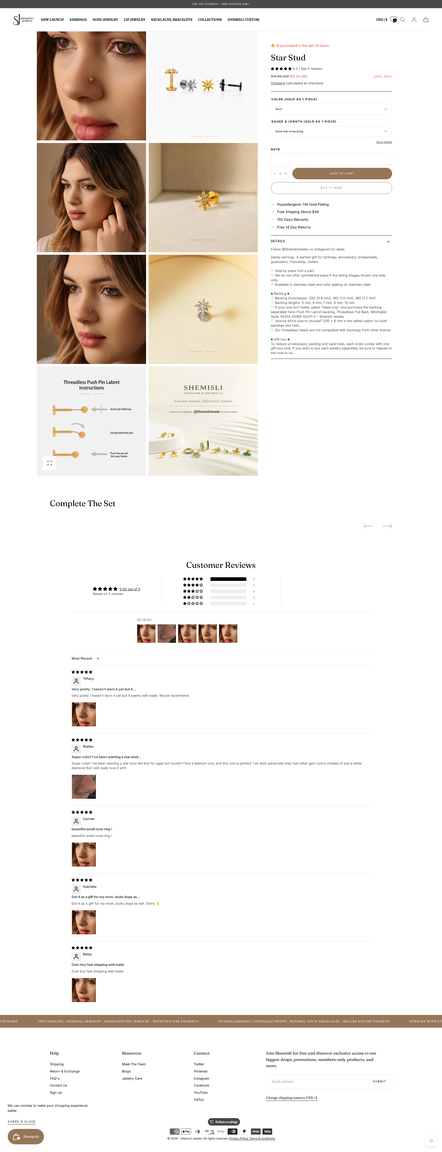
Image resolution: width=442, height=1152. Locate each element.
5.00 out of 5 (129, 589)
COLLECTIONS (210, 19)
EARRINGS (78, 19)
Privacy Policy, (239, 1138)
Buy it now (331, 188)
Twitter (199, 1064)
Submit (379, 1081)
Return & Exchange (65, 1071)
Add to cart (342, 173)
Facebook (201, 1085)
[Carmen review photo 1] (84, 854)
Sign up (56, 1092)
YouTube (200, 1092)
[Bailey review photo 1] (84, 990)
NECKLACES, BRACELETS (171, 19)
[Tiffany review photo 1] (84, 714)
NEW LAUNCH (52, 19)
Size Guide (384, 142)
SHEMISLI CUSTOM (243, 19)
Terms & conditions (262, 1138)
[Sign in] (414, 20)
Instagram (201, 1078)
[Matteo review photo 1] (84, 786)
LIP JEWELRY (135, 19)
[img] (82, 672)
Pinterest (200, 1071)
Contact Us (58, 1085)
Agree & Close (22, 1121)
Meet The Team (134, 1064)
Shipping (278, 83)
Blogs (126, 1071)
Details (278, 241)
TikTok (199, 1100)
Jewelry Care (132, 1078)
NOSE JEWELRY (105, 19)
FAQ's (54, 1078)
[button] (382, 20)
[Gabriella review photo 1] (84, 922)
